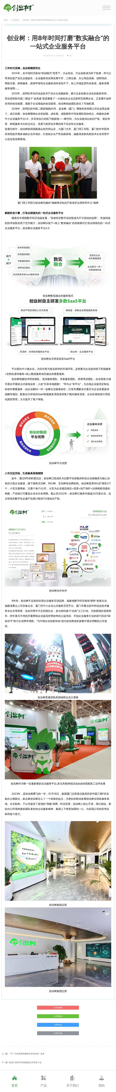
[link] (6, 20)
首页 (6, 20)
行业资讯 (15, 20)
